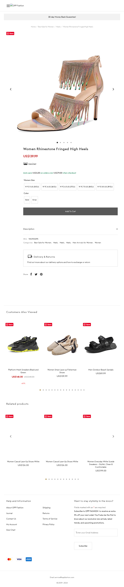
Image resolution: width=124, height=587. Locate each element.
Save (12, 33)
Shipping (46, 507)
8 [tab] (66, 479)
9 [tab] (69, 479)
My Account (11, 524)
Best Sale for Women (46, 27)
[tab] (70, 229)
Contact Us (11, 519)
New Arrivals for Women (83, 243)
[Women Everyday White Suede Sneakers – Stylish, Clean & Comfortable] (101, 435)
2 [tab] (49, 479)
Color (26, 193)
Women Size (29, 180)
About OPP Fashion (14, 507)
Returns (46, 513)
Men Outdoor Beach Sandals (100, 369)
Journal (9, 513)
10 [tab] (72, 479)
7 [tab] (63, 479)
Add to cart (70, 211)
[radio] (32, 186)
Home (33, 27)
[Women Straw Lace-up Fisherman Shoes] (62, 344)
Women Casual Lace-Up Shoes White (23, 461)
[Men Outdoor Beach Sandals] (101, 344)
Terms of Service (50, 519)
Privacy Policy (48, 524)
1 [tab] (40, 390)
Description (28, 229)
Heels (58, 27)
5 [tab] (57, 479)
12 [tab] (78, 479)
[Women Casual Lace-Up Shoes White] (23, 435)
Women (98, 243)
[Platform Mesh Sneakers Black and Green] (23, 344)
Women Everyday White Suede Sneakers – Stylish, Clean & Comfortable (100, 464)
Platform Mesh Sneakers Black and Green (23, 371)
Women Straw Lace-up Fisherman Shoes (62, 371)
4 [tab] (54, 479)
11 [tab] (75, 479)
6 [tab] (60, 479)
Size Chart (32, 164)
